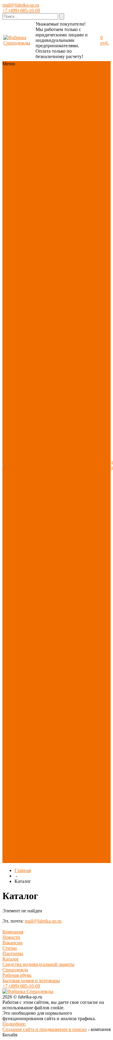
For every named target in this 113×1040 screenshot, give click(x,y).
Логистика (35, 762)
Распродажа (36, 139)
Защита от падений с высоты (42, 402)
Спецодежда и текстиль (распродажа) (38, 855)
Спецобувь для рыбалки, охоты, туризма (40, 340)
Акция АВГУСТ (41, 811)
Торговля (48, 735)
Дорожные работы (42, 778)
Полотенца (35, 654)
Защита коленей (40, 464)
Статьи (9, 948)
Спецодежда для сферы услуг (40, 229)
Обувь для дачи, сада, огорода (43, 348)
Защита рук (35, 96)
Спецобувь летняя (42, 275)
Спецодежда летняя (44, 172)
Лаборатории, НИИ (44, 708)
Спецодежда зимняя (36, 164)
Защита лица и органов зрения (39, 370)
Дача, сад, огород (41, 741)
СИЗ (51, 90)
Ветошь (52, 665)
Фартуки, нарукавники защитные (37, 416)
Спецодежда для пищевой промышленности (42, 242)
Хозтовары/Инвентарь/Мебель (43, 115)
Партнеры (12, 953)
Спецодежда (36, 85)
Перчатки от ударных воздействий (36, 492)
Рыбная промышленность (42, 754)
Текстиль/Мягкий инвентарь (42, 104)
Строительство (39, 795)
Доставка (73, 475)
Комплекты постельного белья (42, 646)
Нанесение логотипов (75, 467)
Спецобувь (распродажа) (37, 841)
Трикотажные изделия (38, 261)
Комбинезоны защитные (38, 380)
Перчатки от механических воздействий (38, 508)
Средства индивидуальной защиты (38, 964)
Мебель (31, 697)
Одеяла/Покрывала (43, 657)
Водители (34, 773)
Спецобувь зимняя (42, 280)
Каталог (10, 958)
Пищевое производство (38, 722)
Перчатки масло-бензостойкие (41, 521)
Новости (11, 937)
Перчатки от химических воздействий (36, 535)
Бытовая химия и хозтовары (31, 980)
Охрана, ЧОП (38, 768)
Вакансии (12, 942)
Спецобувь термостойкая (38, 305)
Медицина (34, 713)
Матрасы (33, 670)
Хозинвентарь (38, 686)
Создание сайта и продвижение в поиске (44, 1029)
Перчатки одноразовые (37, 586)
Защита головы (39, 361)
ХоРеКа (31, 730)
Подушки (33, 665)
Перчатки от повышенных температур (42, 557)
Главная (22, 870)
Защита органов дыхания (42, 386)
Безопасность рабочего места (39, 472)
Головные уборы (41, 253)
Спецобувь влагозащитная (39, 326)
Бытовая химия (39, 692)
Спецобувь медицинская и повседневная (39, 291)
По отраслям (36, 123)
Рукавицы (34, 627)
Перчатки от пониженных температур (37, 573)
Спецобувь (35, 90)
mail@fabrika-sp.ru (20, 5)
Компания (12, 931)
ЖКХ (52, 762)
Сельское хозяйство (44, 789)
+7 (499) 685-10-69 (21, 10)
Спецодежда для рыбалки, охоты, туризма (40, 205)
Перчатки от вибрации (36, 619)
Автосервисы (37, 746)
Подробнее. (14, 1023)
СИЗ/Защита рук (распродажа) (41, 830)
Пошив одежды (72, 456)
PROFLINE (35, 134)
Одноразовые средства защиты (41, 456)
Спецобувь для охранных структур (44, 315)
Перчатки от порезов (36, 548)
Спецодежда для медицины (40, 218)
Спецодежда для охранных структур (44, 191)
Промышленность (42, 784)
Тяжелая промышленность (42, 803)
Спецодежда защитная (36, 180)
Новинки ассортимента (38, 77)
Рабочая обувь (16, 975)
